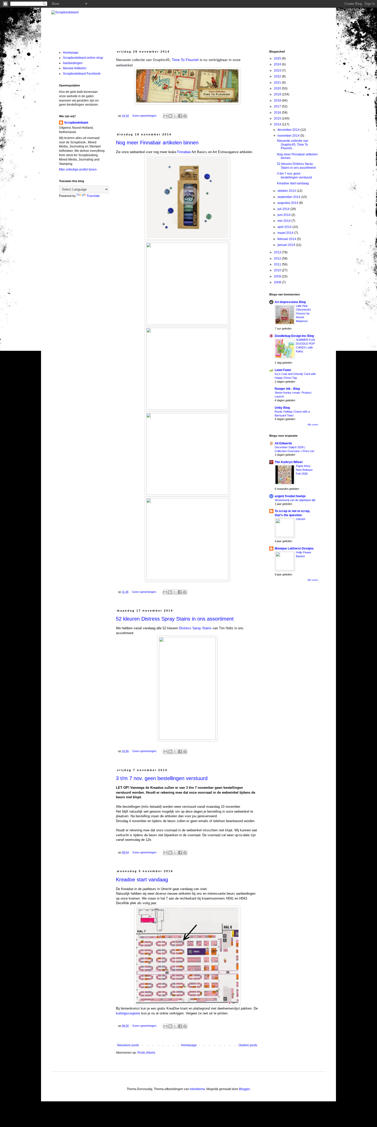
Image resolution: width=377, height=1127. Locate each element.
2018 (278, 100)
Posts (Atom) (146, 1052)
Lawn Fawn (283, 370)
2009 (278, 276)
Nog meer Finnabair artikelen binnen (157, 142)
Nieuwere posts (128, 1045)
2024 (278, 64)
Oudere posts (248, 1045)
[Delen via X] (175, 115)
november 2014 (288, 135)
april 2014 (284, 227)
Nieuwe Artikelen (74, 68)
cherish (300, 519)
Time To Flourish (185, 60)
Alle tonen (312, 424)
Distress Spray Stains (195, 628)
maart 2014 (285, 233)
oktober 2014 (287, 191)
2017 (278, 106)
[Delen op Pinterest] (184, 115)
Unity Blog (282, 408)
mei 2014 (284, 221)
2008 (278, 282)
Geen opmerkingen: (145, 115)
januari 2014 (286, 245)
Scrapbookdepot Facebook (82, 73)
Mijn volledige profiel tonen (78, 169)
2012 (278, 258)
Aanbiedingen (73, 63)
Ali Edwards (283, 443)
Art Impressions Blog (290, 302)
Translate (93, 196)
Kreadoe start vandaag (142, 879)
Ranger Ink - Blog (287, 389)
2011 (278, 264)
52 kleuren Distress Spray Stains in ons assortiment (175, 619)
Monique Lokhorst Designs (294, 548)
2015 (278, 118)
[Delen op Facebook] (180, 115)
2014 (278, 124)
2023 (278, 70)
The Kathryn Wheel (288, 462)
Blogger (244, 1089)
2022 (278, 76)
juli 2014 (283, 209)
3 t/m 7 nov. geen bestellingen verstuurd (161, 778)
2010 (278, 270)
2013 (278, 252)
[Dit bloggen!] (170, 115)
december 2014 (288, 130)
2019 (278, 94)
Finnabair (184, 152)
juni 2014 (284, 215)
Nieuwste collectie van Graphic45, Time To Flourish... (292, 144)
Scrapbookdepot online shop (83, 57)
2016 (278, 112)
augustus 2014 (288, 203)
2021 (278, 82)
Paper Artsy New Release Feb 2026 (304, 469)
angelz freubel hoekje (290, 496)
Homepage (189, 1045)
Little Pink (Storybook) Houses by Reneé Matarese (303, 313)
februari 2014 (287, 239)
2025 (278, 58)
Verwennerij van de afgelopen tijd (295, 500)
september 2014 (289, 197)
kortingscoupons (128, 1013)
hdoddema (197, 1089)
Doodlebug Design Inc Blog (294, 336)
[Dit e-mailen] (165, 115)
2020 (278, 88)
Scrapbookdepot (76, 122)
